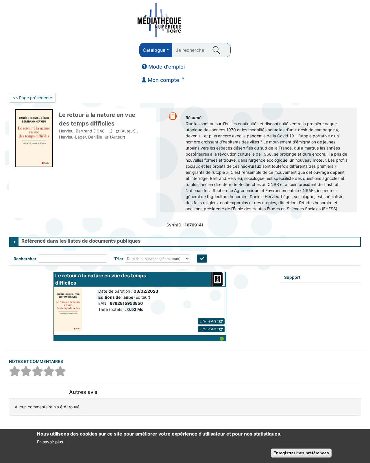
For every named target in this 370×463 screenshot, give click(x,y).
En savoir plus (50, 441)
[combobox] (155, 50)
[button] (140, 338)
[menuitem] (163, 66)
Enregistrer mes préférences (301, 453)
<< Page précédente (32, 97)
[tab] (185, 242)
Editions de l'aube (116, 297)
